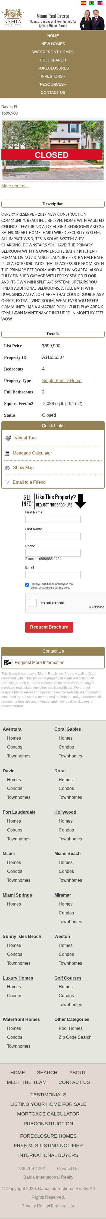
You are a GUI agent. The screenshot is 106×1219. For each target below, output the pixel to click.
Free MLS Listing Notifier (48, 1145)
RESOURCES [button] (52, 84)
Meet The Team (26, 1082)
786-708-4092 (31, 1168)
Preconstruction (48, 1123)
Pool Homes (71, 1028)
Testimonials (48, 1094)
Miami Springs (17, 895)
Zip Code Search (75, 1037)
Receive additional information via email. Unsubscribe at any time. (52, 585)
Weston (62, 936)
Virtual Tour (26, 438)
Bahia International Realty (48, 1177)
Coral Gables (67, 729)
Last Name (33, 529)
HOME (53, 36)
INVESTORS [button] (52, 76)
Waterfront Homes (21, 1019)
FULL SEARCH (53, 60)
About (77, 1072)
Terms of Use (62, 1206)
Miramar (62, 895)
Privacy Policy (35, 1206)
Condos (14, 747)
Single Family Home (62, 380)
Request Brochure (49, 627)
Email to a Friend (29, 482)
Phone (30, 546)
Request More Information (39, 662)
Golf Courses (68, 978)
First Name (33, 512)
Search (47, 1072)
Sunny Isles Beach (22, 936)
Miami (9, 853)
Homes (14, 738)
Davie (8, 771)
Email (29, 567)
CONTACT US (53, 93)
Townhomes (18, 756)
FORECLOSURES (53, 68)
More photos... (15, 185)
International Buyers (48, 1155)
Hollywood (65, 812)
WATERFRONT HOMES (53, 52)
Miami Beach (67, 853)
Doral (60, 771)
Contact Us (74, 1082)
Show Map (23, 467)
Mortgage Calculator (32, 453)
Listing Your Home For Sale (48, 1104)
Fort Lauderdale (19, 812)
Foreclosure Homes (48, 1136)
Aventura (12, 729)
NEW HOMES (53, 44)
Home (17, 1072)
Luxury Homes (18, 978)
